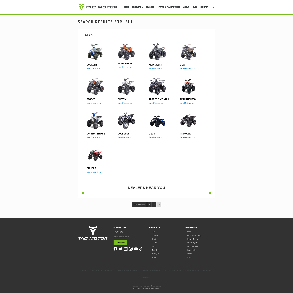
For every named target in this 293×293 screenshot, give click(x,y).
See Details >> (94, 66)
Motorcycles (155, 254)
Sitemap (157, 288)
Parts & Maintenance (194, 239)
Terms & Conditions (148, 288)
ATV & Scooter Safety (194, 235)
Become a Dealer (192, 246)
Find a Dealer (120, 243)
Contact (189, 257)
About (189, 232)
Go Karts (154, 243)
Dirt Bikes (155, 235)
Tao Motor (146, 286)
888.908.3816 (118, 232)
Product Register (192, 243)
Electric (154, 239)
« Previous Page (139, 204)
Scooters (154, 257)
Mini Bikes (155, 250)
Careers (189, 254)
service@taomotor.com (121, 237)
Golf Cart (154, 246)
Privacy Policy (137, 288)
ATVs (89, 35)
